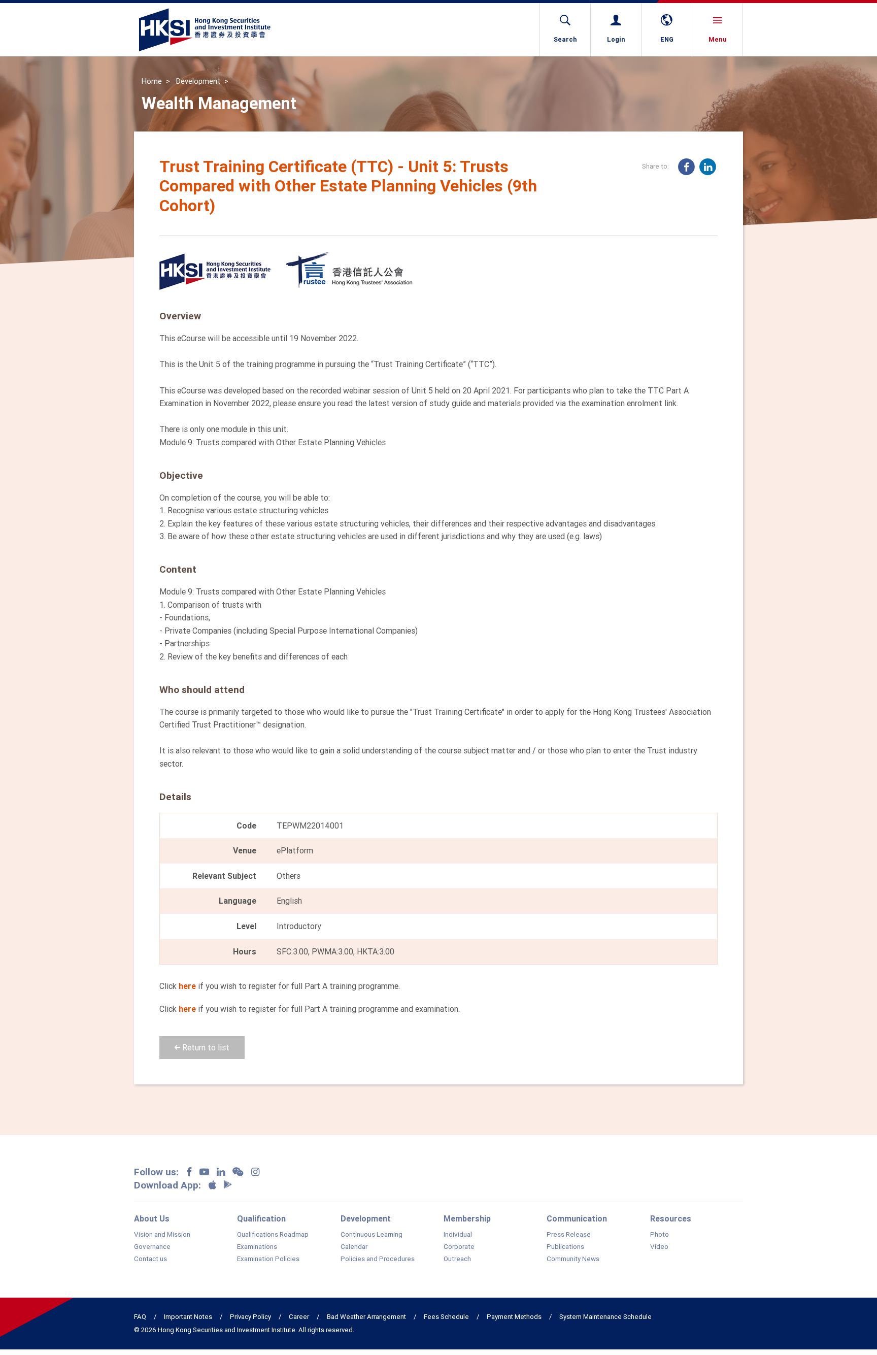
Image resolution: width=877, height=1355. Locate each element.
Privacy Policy (250, 1316)
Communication (577, 1218)
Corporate (459, 1247)
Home (152, 81)
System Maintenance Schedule (605, 1316)
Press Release (569, 1235)
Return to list (204, 1047)
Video (659, 1247)
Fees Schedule (446, 1316)
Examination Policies (268, 1259)
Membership (467, 1218)
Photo (659, 1235)
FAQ (140, 1316)
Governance (152, 1247)
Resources (670, 1218)
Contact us (150, 1259)
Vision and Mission (162, 1235)
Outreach (457, 1259)
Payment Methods (514, 1316)
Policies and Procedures (378, 1259)
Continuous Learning (371, 1235)
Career (299, 1316)
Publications (565, 1247)
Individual (458, 1235)
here (187, 986)
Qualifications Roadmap (273, 1235)
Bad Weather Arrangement (366, 1316)
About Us (152, 1218)
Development (198, 81)
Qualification (261, 1218)
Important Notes (188, 1316)
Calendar (354, 1247)
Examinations (257, 1247)
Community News (573, 1259)
